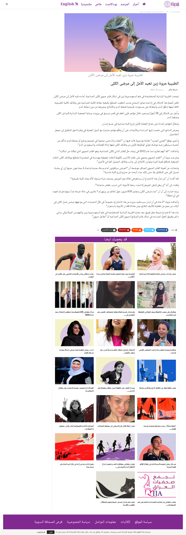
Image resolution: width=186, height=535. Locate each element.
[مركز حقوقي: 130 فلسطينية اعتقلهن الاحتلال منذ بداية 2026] (74, 294)
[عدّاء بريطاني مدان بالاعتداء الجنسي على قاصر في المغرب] (74, 256)
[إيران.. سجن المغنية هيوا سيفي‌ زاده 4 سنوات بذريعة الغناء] (74, 332)
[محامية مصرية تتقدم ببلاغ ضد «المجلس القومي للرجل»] (156, 332)
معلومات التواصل (105, 522)
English (67, 4)
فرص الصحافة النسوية (48, 522)
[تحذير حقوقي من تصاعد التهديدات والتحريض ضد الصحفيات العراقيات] (156, 484)
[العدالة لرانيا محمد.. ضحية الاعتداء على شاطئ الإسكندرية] (74, 370)
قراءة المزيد (41, 532)
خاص (98, 4)
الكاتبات (125, 522)
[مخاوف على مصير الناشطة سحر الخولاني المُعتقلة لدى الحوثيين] (156, 294)
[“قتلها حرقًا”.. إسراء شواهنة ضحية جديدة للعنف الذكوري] (156, 408)
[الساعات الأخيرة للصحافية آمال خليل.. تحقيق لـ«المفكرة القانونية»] (74, 408)
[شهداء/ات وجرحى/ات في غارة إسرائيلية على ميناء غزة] (74, 446)
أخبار (136, 4)
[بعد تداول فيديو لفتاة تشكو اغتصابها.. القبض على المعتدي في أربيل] (115, 294)
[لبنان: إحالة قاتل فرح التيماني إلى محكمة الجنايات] (115, 408)
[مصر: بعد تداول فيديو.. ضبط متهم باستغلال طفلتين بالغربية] (115, 484)
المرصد (124, 4)
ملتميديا (86, 4)
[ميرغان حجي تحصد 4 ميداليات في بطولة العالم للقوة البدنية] (156, 446)
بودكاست (111, 4)
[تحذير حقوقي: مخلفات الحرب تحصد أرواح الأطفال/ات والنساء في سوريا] (115, 446)
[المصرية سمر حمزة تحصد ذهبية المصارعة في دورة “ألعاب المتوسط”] (115, 256)
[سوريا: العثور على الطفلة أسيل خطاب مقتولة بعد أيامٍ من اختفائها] (115, 370)
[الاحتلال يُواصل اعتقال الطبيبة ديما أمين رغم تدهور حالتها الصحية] (115, 332)
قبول (50, 532)
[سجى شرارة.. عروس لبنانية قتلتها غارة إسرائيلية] (156, 256)
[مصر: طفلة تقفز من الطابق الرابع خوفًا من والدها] (156, 370)
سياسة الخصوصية (78, 522)
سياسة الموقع (143, 522)
